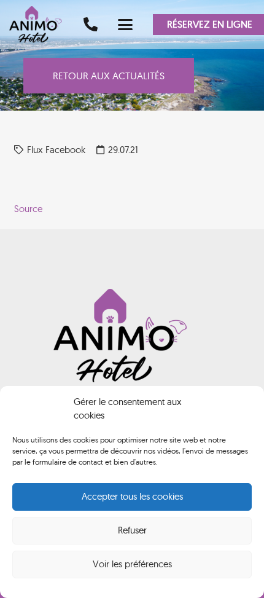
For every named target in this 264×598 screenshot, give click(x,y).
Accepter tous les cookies (132, 496)
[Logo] (40, 24)
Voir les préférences (132, 564)
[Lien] (90, 24)
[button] (125, 24)
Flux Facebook (56, 149)
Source (28, 208)
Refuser (132, 530)
